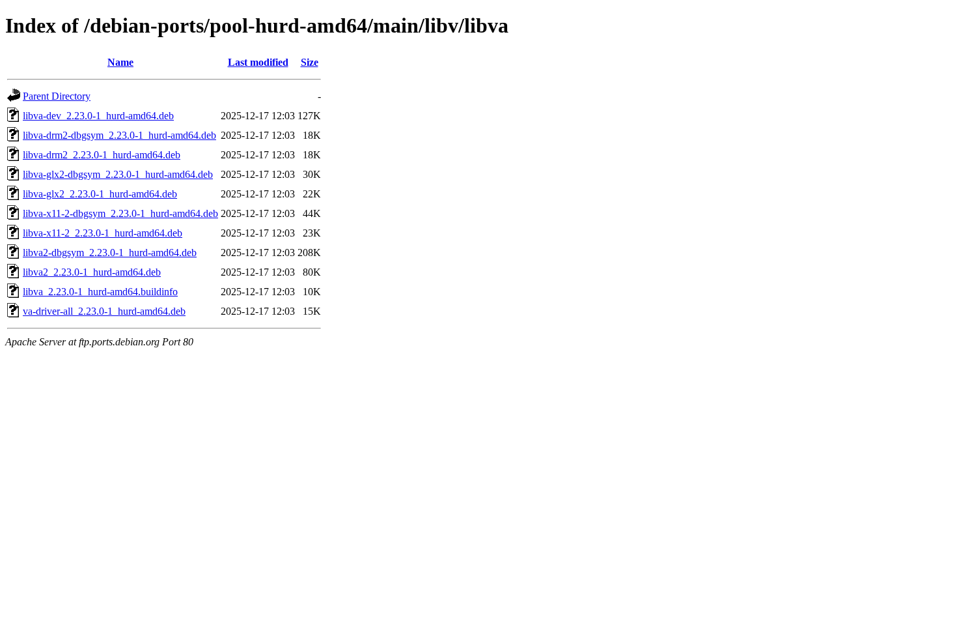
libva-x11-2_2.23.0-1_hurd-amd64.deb (102, 233)
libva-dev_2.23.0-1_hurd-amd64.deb (98, 115)
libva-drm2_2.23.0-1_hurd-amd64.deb (101, 154)
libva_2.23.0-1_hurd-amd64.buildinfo (100, 291)
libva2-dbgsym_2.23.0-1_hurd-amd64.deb (110, 252)
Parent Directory (56, 96)
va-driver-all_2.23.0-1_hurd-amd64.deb (104, 311)
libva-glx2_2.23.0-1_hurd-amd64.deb (100, 193)
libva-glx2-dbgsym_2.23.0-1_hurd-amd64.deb (118, 174)
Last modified (258, 62)
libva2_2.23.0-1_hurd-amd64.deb (92, 272)
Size (309, 62)
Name (120, 62)
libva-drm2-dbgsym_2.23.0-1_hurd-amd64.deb (119, 135)
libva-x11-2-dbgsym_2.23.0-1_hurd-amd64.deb (120, 213)
